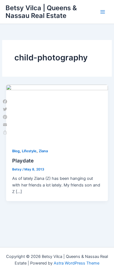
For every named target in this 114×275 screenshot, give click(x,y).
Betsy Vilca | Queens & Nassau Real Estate (41, 12)
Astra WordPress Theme (76, 263)
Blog (16, 151)
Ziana (43, 151)
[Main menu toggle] (102, 12)
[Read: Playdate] (57, 112)
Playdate (23, 160)
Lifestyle (29, 151)
